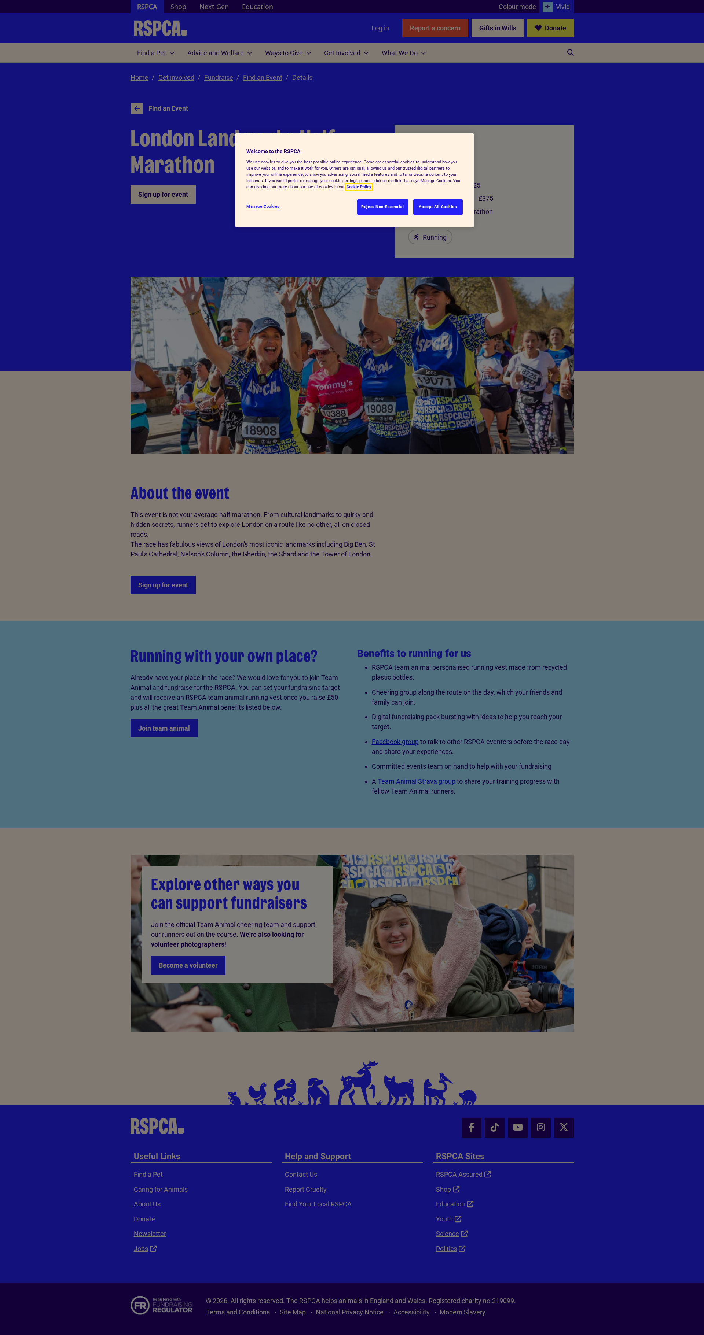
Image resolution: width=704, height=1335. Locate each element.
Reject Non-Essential (382, 206)
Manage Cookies (263, 206)
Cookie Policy (358, 186)
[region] (354, 180)
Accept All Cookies (438, 206)
